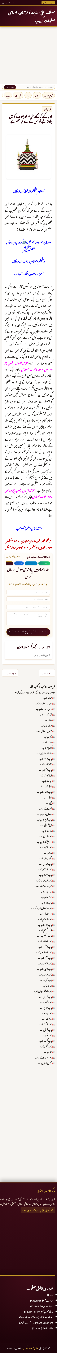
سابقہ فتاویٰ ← (10, 673)
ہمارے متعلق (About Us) (41, 1300)
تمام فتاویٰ (48, 95)
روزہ (8, 95)
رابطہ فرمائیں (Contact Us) (41, 1305)
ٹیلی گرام (31, 563)
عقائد (37, 95)
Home (50, 1294)
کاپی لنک (7, 563)
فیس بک (19, 563)
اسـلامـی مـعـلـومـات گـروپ (30, 1347)
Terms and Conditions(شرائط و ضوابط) (35, 1322)
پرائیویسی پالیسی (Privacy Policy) (38, 1311)
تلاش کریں (10, 87)
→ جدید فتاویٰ (47, 673)
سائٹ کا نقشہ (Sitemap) (42, 1328)
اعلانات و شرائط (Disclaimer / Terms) (36, 1317)
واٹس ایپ (44, 563)
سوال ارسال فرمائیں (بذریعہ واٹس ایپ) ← (28, 631)
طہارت (18, 95)
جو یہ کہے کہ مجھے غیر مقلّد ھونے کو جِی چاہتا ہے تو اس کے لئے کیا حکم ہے (30, 118)
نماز (28, 95)
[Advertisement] (28, 55)
